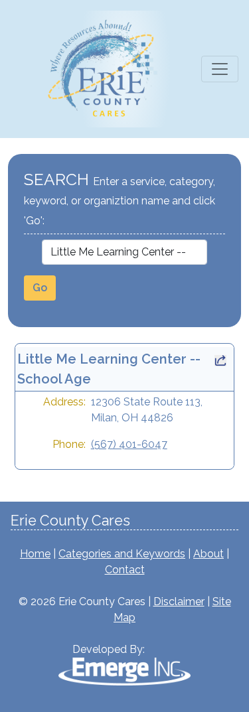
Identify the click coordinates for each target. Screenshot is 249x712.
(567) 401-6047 (129, 444)
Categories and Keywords (121, 553)
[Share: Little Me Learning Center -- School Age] (220, 359)
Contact (125, 569)
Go (40, 287)
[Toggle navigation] (219, 69)
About (208, 553)
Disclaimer (179, 601)
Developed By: (108, 649)
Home (35, 553)
